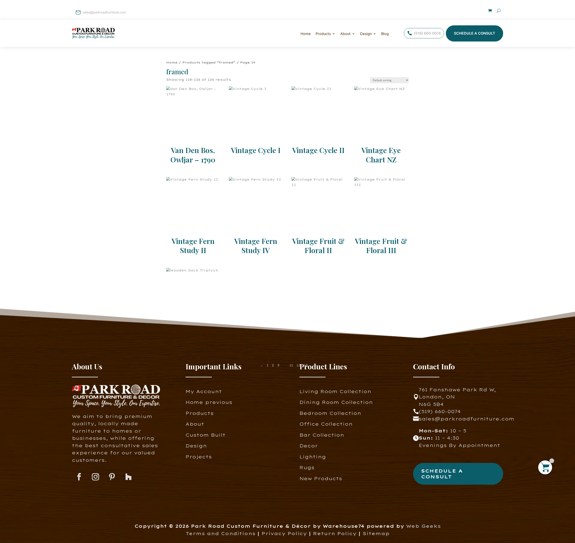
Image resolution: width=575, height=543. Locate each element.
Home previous (209, 402)
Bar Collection (321, 435)
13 (306, 365)
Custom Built (206, 435)
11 (291, 365)
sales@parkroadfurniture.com (104, 12)
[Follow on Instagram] (95, 477)
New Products (320, 478)
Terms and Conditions (220, 533)
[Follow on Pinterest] (112, 477)
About (345, 33)
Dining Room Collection (336, 402)
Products (200, 413)
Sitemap (376, 533)
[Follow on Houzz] (128, 477)
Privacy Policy (284, 533)
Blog (385, 33)
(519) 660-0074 (427, 33)
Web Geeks (423, 526)
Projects (199, 457)
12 (298, 365)
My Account (204, 391)
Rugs (306, 467)
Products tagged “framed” (208, 62)
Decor (308, 446)
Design (366, 33)
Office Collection (326, 424)
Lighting (312, 457)
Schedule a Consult (474, 33)
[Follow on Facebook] (79, 477)
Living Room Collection (335, 391)
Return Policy (335, 533)
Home (306, 33)
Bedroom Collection (330, 413)
